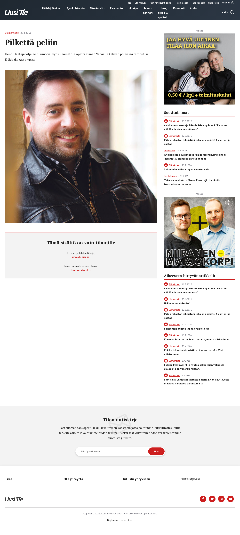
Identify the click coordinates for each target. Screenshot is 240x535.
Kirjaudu (226, 2)
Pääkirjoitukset (52, 8)
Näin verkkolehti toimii (160, 2)
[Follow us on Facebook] (203, 498)
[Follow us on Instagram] (221, 498)
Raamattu (116, 8)
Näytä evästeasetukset (120, 520)
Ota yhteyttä (140, 2)
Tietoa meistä (181, 2)
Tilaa (128, 2)
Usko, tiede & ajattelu (163, 12)
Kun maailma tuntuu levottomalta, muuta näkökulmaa (196, 339)
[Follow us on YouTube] (230, 498)
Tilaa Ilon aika (198, 2)
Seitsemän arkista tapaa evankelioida (186, 169)
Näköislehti (213, 2)
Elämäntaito (97, 8)
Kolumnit (179, 8)
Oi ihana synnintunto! (177, 303)
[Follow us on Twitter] (212, 498)
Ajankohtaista (76, 8)
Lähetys (133, 8)
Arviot (194, 8)
